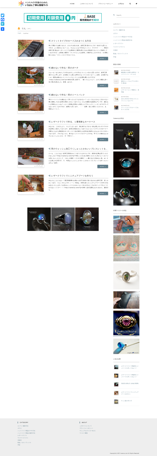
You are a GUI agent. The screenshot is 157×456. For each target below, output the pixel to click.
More (102, 58)
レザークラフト (118, 43)
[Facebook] (2, 19)
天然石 (115, 50)
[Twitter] (136, 4)
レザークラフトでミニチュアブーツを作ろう (72, 175)
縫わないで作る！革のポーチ (64, 67)
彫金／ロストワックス (120, 54)
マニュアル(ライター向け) (87, 430)
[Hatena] (2, 24)
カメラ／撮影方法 (119, 30)
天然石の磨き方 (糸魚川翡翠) (130, 383)
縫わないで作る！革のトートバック (68, 94)
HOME (72, 4)
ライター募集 (84, 433)
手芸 (114, 57)
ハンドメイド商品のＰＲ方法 (122, 37)
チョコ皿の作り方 (126, 400)
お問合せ (121, 4)
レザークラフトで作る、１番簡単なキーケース (73, 121)
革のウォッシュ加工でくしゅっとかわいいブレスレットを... (79, 148)
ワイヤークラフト (119, 47)
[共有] (2, 29)
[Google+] (2, 26)
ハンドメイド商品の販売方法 (122, 40)
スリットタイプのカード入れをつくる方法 (71, 40)
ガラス (115, 33)
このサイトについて (86, 4)
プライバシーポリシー (105, 4)
